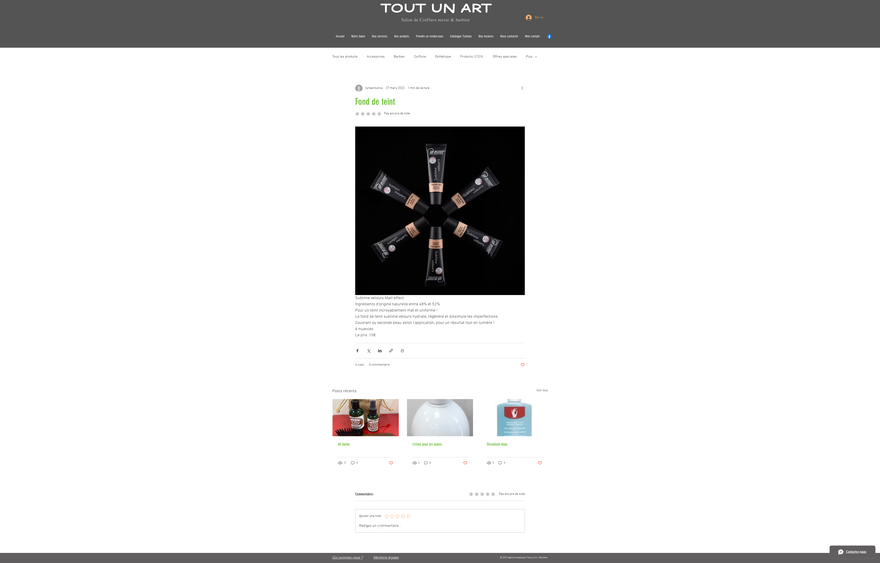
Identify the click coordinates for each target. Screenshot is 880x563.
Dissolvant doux (497, 444)
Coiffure (420, 57)
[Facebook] (549, 36)
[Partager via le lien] (391, 350)
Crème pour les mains (427, 444)
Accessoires (376, 57)
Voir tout (542, 390)
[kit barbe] (366, 417)
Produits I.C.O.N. (472, 57)
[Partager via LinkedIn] (380, 350)
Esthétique (443, 57)
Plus (529, 57)
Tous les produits (345, 57)
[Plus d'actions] (522, 88)
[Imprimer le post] (402, 350)
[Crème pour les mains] (440, 417)
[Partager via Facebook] (357, 350)
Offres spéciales (505, 57)
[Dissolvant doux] (514, 417)
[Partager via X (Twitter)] (368, 350)
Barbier (399, 57)
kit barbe (344, 444)
